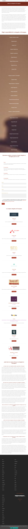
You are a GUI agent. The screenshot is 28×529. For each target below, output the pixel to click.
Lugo (15, 480)
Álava (3, 459)
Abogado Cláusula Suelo (14, 49)
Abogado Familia (14, 79)
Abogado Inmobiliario (14, 95)
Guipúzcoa (16, 463)
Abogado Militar (14, 125)
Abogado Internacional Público (14, 103)
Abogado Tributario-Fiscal (14, 145)
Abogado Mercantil (14, 121)
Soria (2, 506)
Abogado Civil (14, 45)
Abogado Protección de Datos (14, 133)
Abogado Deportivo (14, 57)
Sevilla (3, 504)
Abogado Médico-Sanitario (14, 117)
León (15, 476)
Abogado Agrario (14, 41)
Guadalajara (16, 461)
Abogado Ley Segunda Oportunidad (14, 111)
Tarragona (3, 508)
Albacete (3, 461)
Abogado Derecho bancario (14, 61)
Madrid (15, 482)
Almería (3, 465)
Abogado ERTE (14, 69)
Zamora (3, 521)
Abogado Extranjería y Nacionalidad (14, 75)
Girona (15, 459)
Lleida (15, 478)
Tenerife (3, 510)
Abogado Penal (14, 129)
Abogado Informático (14, 91)
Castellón (3, 482)
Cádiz (3, 478)
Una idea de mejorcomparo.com (20, 493)
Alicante (3, 463)
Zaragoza (3, 523)
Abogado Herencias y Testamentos (14, 83)
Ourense (3, 495)
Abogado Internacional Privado (14, 99)
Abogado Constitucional (14, 53)
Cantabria (3, 480)
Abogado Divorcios (14, 65)
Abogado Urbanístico (14, 149)
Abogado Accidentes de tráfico (14, 37)
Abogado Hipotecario (14, 87)
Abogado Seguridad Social (14, 137)
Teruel (3, 512)
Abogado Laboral (14, 107)
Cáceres (3, 476)
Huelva (15, 465)
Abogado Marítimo (14, 141)
